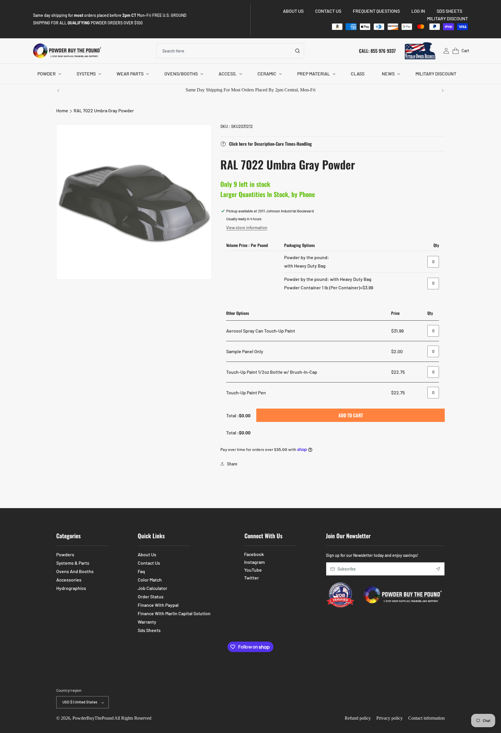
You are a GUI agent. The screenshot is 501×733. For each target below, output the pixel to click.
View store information (246, 227)
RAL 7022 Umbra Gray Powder (104, 110)
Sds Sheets (149, 630)
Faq (141, 571)
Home (62, 110)
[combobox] (230, 51)
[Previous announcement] (58, 90)
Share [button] (232, 463)
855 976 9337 (383, 50)
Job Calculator (152, 588)
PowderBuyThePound (93, 718)
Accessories (68, 579)
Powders (65, 554)
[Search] (297, 51)
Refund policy (358, 718)
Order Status (151, 596)
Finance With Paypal (158, 605)
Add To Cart (350, 415)
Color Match (150, 579)
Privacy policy (389, 718)
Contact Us (149, 563)
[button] (48, 73)
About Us (147, 554)
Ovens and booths (75, 571)
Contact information (426, 718)
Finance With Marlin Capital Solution (174, 613)
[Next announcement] (442, 90)
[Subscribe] (438, 569)
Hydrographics (71, 588)
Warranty (147, 621)
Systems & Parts (72, 563)
